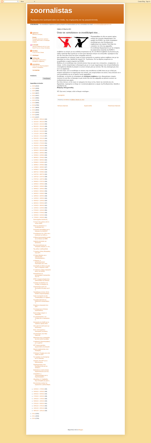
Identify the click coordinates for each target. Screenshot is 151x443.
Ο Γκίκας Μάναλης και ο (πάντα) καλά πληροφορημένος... (40, 257)
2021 (33, 98)
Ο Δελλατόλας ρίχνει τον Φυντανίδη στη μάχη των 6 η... (41, 288)
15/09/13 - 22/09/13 (39, 155)
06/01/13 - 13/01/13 (39, 410)
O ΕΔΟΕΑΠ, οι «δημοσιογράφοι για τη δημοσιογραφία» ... (40, 375)
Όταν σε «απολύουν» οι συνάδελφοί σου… (39, 226)
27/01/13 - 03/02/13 (39, 403)
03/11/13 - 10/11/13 (39, 138)
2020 (33, 100)
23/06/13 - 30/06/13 (39, 184)
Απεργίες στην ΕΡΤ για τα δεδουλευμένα (40, 361)
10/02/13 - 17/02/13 (39, 398)
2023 (33, 93)
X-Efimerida (35, 58)
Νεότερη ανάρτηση (63, 106)
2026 (33, 86)
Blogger (81, 430)
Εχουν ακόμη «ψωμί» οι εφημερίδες (40, 313)
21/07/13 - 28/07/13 (39, 174)
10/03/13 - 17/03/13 (39, 389)
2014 (33, 114)
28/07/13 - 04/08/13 (39, 172)
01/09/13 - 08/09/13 (39, 160)
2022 (33, 95)
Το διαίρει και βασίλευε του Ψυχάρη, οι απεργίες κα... (41, 283)
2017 (33, 107)
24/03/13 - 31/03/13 (39, 215)
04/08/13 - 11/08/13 (39, 169)
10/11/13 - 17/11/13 (39, 136)
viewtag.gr (35, 55)
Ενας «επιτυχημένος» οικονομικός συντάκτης (40, 330)
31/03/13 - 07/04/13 (39, 212)
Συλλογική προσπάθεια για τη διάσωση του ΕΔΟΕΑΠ (41, 230)
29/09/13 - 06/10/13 (39, 150)
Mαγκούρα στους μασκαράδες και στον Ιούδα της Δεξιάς (41, 338)
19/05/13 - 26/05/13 (39, 196)
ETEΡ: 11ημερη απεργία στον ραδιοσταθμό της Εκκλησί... (41, 279)
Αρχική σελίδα (88, 106)
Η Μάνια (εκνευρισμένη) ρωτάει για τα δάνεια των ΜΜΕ (41, 238)
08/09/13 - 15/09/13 (39, 157)
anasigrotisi (61, 95)
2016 (33, 110)
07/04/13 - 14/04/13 (39, 210)
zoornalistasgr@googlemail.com (102, 24)
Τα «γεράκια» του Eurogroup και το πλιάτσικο (41, 357)
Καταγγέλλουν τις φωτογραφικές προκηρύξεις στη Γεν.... (41, 275)
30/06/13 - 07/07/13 (39, 181)
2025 (33, 88)
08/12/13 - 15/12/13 (39, 126)
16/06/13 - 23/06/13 (39, 186)
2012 (33, 413)
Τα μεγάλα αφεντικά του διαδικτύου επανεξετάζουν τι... (41, 301)
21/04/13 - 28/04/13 (39, 205)
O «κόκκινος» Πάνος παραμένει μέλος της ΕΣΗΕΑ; (42, 270)
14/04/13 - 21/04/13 (39, 208)
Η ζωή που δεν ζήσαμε (38, 52)
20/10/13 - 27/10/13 (39, 143)
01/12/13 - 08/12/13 (39, 129)
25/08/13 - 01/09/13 (39, 162)
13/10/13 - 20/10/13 (39, 145)
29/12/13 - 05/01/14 (39, 119)
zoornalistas (51, 10)
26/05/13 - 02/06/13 (39, 193)
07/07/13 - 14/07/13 (39, 179)
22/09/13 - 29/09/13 (39, 153)
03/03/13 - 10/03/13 (39, 391)
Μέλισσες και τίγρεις (37, 34)
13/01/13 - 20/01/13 (39, 408)
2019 (33, 102)
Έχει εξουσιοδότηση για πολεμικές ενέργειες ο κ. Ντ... (42, 245)
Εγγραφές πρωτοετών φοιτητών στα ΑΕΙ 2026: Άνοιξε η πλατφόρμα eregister (41, 40)
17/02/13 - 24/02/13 (39, 396)
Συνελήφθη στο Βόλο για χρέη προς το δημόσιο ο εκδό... (41, 266)
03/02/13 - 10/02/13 (39, 401)
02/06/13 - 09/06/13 (39, 191)
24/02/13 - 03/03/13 (39, 394)
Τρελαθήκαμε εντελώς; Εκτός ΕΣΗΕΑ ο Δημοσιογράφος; (41, 292)
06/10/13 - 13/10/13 (39, 148)
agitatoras (35, 33)
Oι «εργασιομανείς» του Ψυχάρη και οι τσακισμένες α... (41, 318)
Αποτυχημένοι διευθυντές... (40, 219)
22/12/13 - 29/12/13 (39, 121)
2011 (33, 416)
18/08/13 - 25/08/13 (39, 164)
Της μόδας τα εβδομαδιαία (40, 249)
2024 (33, 90)
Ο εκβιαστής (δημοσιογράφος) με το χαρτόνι (41, 342)
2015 (33, 112)
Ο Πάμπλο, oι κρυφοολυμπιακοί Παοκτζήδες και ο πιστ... (40, 262)
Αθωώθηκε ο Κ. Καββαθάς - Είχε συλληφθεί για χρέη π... (41, 379)
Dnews (34, 37)
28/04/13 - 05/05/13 (39, 203)
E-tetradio (35, 45)
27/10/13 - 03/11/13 (39, 141)
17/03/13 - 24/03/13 (39, 217)
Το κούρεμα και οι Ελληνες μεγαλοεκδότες (40, 309)
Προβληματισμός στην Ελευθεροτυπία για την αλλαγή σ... (40, 366)
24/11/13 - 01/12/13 (39, 131)
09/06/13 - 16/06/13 (39, 188)
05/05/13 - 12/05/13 (39, 200)
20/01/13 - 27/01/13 (39, 406)
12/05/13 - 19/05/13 (39, 198)
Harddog (34, 51)
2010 (33, 418)
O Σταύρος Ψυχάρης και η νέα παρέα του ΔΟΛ (41, 353)
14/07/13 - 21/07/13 (39, 176)
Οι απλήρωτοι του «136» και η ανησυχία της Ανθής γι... (41, 234)
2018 (33, 105)
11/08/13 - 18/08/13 (39, 167)
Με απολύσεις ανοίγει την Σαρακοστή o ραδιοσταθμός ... (41, 384)
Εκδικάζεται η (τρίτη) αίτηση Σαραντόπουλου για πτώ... (41, 370)
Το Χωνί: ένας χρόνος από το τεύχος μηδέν (41, 222)
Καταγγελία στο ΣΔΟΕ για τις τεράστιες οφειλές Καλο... (41, 322)
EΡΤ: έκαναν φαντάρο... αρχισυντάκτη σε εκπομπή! (41, 346)
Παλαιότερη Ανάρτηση (114, 106)
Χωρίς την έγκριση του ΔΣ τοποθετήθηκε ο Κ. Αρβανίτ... (42, 296)
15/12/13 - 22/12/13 (39, 124)
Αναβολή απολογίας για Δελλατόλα (39, 242)
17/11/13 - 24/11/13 (39, 133)
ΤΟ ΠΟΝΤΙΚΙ (35, 70)
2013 (33, 117)
